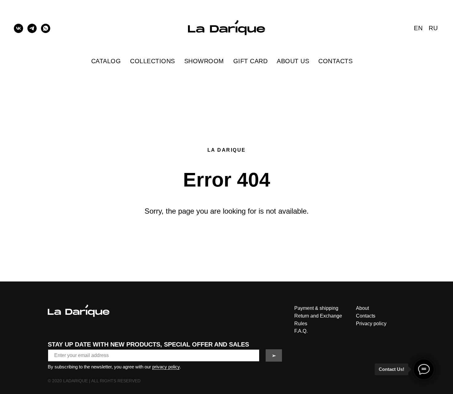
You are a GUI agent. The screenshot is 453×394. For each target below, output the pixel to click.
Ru (433, 28)
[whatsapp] (45, 28)
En (418, 28)
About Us (293, 61)
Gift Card (250, 61)
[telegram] (32, 28)
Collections (152, 61)
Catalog (106, 61)
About (362, 308)
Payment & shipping (316, 308)
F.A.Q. (301, 331)
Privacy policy (371, 323)
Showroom (204, 61)
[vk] (18, 28)
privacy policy (166, 366)
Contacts (335, 61)
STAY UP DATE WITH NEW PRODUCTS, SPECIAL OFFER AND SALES (148, 344)
